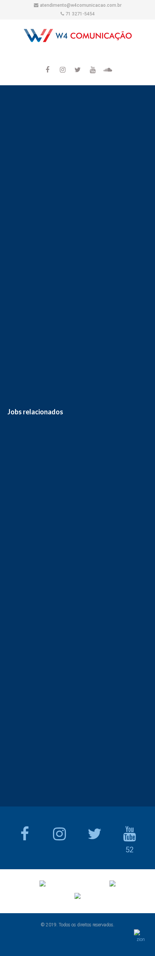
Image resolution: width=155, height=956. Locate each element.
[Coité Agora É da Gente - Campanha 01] (57, 330)
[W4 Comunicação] (78, 37)
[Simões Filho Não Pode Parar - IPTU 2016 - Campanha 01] (18, 330)
